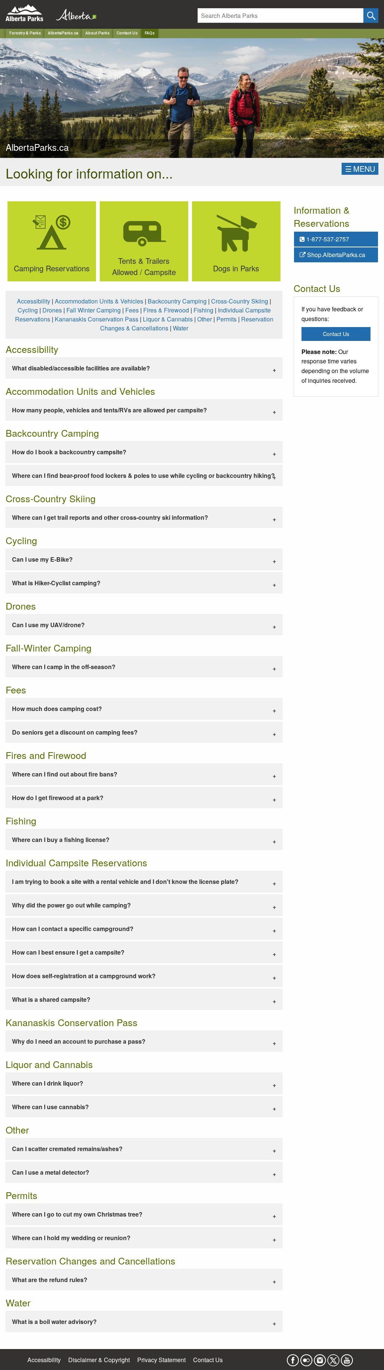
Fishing (203, 310)
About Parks (98, 33)
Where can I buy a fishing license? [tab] (61, 839)
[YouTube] (347, 1358)
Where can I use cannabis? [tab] (50, 1106)
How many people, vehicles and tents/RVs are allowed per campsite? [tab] (109, 410)
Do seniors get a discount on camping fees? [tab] (75, 732)
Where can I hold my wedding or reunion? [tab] (71, 1237)
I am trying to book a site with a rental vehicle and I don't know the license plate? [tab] (125, 881)
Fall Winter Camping (93, 310)
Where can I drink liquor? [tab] (47, 1083)
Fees (132, 310)
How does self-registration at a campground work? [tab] (84, 975)
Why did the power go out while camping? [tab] (71, 905)
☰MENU (360, 168)
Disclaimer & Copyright (99, 1359)
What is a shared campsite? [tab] (51, 999)
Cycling (28, 310)
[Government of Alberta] (74, 13)
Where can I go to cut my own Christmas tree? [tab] (77, 1214)
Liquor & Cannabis (168, 319)
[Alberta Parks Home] (29, 13)
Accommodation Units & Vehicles (99, 301)
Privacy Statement (161, 1359)
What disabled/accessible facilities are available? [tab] (81, 368)
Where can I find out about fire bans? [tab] (64, 774)
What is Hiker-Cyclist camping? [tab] (56, 583)
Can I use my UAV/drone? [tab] (48, 624)
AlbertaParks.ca (63, 33)
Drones (52, 310)
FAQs (149, 33)
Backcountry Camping (177, 301)
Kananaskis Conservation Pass (96, 319)
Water (180, 328)
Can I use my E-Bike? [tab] (42, 559)
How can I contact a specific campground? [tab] (73, 928)
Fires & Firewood (166, 310)
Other (204, 319)
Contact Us (127, 33)
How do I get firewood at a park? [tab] (58, 797)
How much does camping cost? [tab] (57, 708)
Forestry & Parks (25, 33)
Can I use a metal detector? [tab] (50, 1172)
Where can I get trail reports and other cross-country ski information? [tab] (110, 517)
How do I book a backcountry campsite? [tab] (69, 452)
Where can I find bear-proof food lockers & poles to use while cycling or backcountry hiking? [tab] (143, 475)
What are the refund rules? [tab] (49, 1279)
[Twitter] (333, 1358)
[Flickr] (306, 1358)
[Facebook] (293, 1358)
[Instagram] (320, 1358)
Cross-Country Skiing (239, 301)
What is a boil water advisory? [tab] (54, 1321)
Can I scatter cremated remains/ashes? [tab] (67, 1148)
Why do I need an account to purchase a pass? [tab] (79, 1041)
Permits (226, 319)
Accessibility (33, 301)
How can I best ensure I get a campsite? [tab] (68, 952)
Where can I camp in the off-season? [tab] (64, 666)
